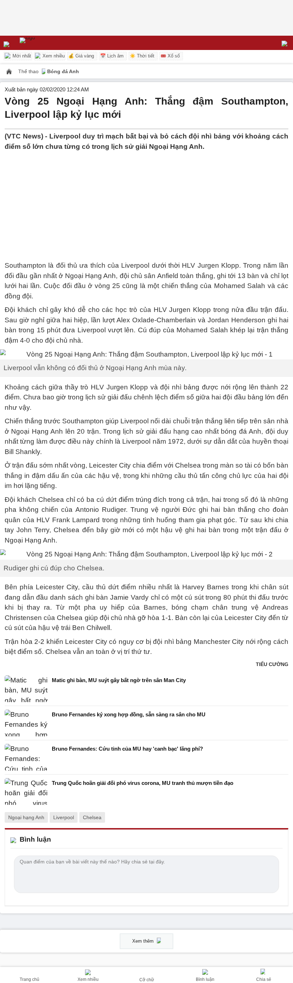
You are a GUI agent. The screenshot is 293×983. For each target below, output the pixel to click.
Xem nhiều (53, 56)
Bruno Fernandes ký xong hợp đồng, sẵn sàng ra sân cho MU (128, 714)
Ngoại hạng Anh (26, 817)
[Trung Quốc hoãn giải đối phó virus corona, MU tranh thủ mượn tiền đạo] (26, 791)
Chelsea (92, 817)
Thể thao (29, 71)
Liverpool (63, 817)
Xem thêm (143, 941)
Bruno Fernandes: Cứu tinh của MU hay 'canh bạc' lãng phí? (127, 749)
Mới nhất (21, 56)
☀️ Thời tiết (142, 56)
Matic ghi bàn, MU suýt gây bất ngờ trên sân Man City (119, 680)
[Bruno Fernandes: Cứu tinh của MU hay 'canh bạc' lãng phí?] (26, 757)
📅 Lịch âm (112, 56)
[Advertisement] (146, 202)
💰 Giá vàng (81, 56)
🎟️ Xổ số (170, 56)
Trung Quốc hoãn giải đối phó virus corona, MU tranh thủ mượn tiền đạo (142, 783)
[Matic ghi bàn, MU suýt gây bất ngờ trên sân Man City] (26, 688)
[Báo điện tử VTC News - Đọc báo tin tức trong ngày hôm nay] (44, 43)
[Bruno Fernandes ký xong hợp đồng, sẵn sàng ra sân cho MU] (26, 723)
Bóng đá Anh (63, 71)
